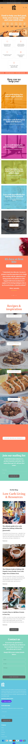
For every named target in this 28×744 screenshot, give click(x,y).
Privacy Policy (4, 736)
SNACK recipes (14, 399)
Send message (14, 677)
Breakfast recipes (14, 316)
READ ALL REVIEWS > (14, 266)
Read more (5, 540)
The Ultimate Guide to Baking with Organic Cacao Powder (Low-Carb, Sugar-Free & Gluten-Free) (13, 571)
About (2, 730)
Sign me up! (14, 476)
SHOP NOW (14, 34)
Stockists (3, 732)
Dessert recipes (14, 343)
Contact (2, 734)
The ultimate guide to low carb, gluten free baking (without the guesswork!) (12, 528)
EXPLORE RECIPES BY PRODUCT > (14, 438)
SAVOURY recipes (14, 371)
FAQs (2, 727)
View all (14, 629)
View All (14, 225)
